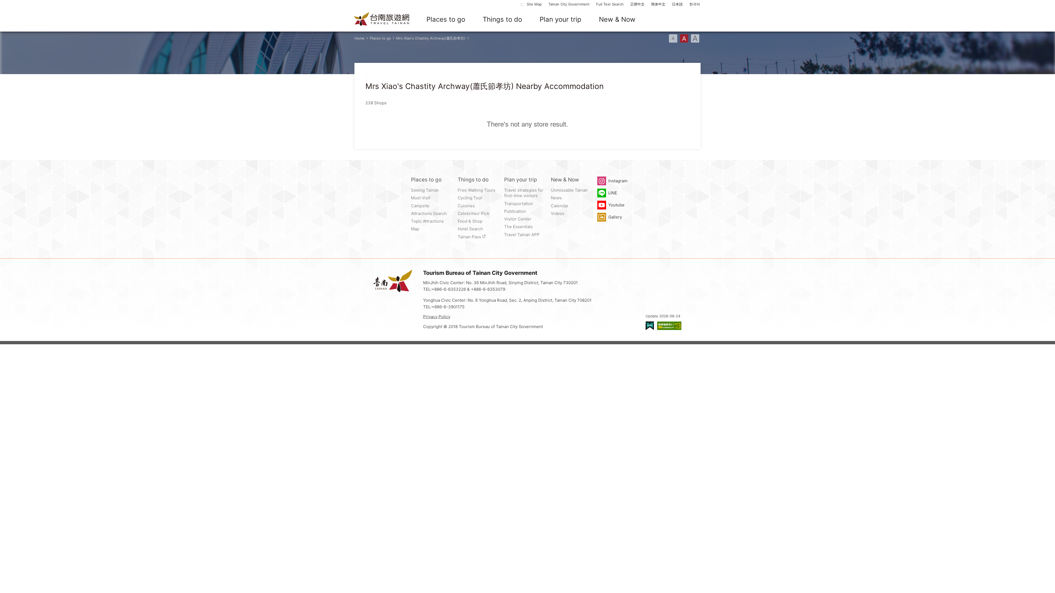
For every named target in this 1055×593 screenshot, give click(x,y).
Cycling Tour (470, 197)
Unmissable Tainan (569, 190)
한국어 (694, 4)
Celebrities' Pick (473, 213)
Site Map (534, 4)
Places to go (445, 19)
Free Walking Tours (476, 190)
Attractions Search (429, 213)
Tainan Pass (469, 236)
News (556, 197)
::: (521, 4)
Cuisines (466, 205)
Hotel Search (470, 228)
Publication (515, 211)
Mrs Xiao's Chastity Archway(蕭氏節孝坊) (430, 38)
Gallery (615, 217)
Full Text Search (610, 4)
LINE (612, 192)
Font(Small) (673, 38)
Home (359, 38)
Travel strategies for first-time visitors (523, 193)
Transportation (518, 203)
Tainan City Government (569, 4)
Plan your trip (560, 19)
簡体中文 (658, 4)
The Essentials (518, 226)
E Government (650, 325)
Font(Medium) (684, 38)
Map (415, 228)
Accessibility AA (669, 325)
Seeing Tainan (425, 190)
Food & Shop (470, 221)
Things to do (502, 19)
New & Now (617, 19)
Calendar (559, 205)
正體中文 (637, 4)
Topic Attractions (427, 221)
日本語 (677, 4)
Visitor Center (517, 219)
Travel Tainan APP (522, 234)
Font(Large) (695, 38)
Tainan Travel (382, 19)
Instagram (618, 180)
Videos (557, 213)
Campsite (420, 205)
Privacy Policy (436, 316)
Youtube (616, 205)
